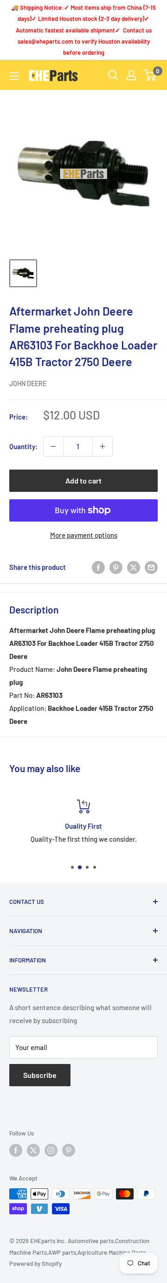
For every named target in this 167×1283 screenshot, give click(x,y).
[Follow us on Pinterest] (68, 1150)
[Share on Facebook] (98, 567)
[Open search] (113, 75)
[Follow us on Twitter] (33, 1150)
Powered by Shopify (35, 1263)
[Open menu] (14, 76)
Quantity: (23, 446)
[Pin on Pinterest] (115, 567)
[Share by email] (151, 567)
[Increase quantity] (102, 446)
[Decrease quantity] (53, 446)
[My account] (131, 75)
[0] (150, 75)
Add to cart (83, 480)
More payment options (83, 535)
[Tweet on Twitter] (133, 567)
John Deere (27, 383)
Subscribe (40, 1074)
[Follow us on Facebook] (15, 1150)
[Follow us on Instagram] (51, 1150)
